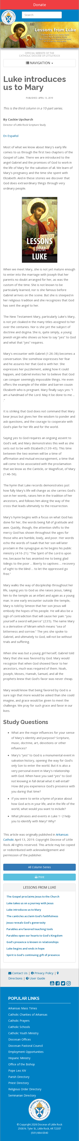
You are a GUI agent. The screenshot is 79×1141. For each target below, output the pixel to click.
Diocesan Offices (19, 1039)
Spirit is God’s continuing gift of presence (33, 955)
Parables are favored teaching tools (29, 929)
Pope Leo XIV (17, 1070)
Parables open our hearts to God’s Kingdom (34, 935)
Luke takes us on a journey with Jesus (29, 903)
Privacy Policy (43, 973)
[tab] (39, 63)
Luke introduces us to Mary (23, 909)
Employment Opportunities (26, 1052)
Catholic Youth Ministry (23, 1033)
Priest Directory (18, 1083)
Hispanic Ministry (19, 1058)
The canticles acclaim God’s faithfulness (32, 916)
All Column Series (39, 867)
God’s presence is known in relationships (32, 942)
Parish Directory (18, 1077)
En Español (10, 136)
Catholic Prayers (19, 1020)
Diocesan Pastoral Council (25, 1046)
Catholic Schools (19, 1027)
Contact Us (19, 973)
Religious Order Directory (24, 1089)
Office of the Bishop (21, 1064)
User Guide (37, 978)
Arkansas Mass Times (22, 1008)
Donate (39, 4)
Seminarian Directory (22, 1095)
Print (40, 877)
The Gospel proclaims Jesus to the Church (32, 896)
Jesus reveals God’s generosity (26, 922)
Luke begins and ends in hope (25, 948)
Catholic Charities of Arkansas (27, 1014)
